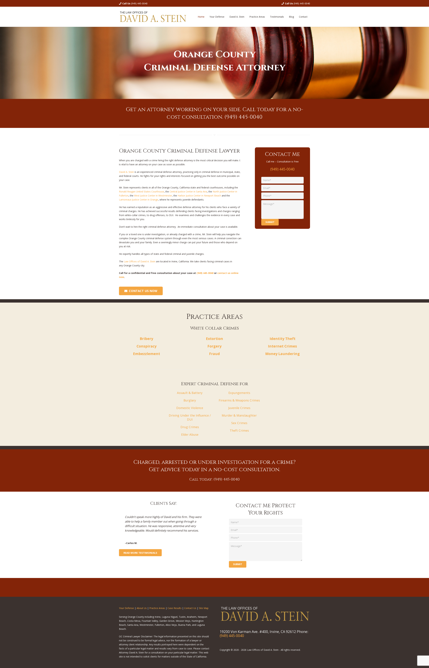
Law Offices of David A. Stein (139, 261)
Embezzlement (146, 353)
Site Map (203, 608)
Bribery (146, 338)
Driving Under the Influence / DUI (190, 417)
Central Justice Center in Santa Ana (188, 191)
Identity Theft (282, 338)
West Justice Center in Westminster (153, 195)
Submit (269, 222)
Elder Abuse (189, 434)
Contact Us (190, 608)
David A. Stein (127, 171)
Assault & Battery (189, 393)
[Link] (153, 17)
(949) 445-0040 (139, 3)
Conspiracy (147, 346)
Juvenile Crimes (239, 408)
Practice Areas (157, 608)
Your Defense (126, 608)
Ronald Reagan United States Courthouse (141, 191)
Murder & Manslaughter (239, 415)
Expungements (239, 393)
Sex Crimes (239, 423)
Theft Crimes (239, 430)
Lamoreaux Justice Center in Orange (138, 199)
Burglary (189, 400)
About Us (142, 608)
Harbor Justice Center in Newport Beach (199, 195)
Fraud (214, 353)
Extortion (214, 338)
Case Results (174, 608)
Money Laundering (282, 353)
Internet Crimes (282, 346)
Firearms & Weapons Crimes (239, 400)
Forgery (214, 346)
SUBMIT (237, 564)
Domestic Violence (189, 408)
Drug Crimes (189, 427)
